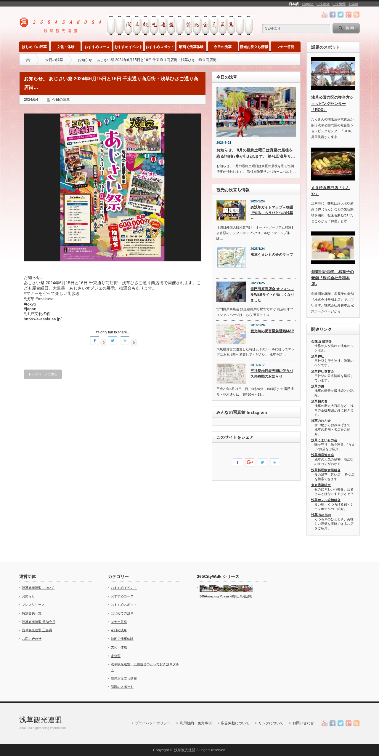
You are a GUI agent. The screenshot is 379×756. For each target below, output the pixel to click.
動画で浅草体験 (191, 47)
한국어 (353, 4)
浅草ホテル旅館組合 (326, 500)
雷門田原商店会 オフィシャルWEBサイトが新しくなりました (272, 294)
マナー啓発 (285, 47)
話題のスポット (122, 686)
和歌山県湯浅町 (241, 596)
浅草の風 (317, 386)
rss (356, 14)
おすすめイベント (128, 47)
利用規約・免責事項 (196, 723)
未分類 (116, 656)
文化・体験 (66, 47)
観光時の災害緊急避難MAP (272, 331)
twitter (340, 14)
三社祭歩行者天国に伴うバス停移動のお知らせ (271, 373)
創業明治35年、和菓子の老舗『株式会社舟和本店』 (332, 277)
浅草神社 (317, 356)
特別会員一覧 (31, 613)
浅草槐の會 (319, 401)
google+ (348, 14)
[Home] (27, 60)
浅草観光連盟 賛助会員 (38, 622)
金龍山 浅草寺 (321, 341)
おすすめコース (97, 47)
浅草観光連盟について (38, 587)
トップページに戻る (42, 374)
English (308, 4)
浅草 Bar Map (321, 515)
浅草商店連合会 (322, 455)
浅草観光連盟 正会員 (37, 630)
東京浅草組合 (321, 485)
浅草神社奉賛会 (322, 371)
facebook (332, 14)
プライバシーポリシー (153, 723)
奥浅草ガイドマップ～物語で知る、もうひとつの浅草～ (271, 212)
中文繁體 (339, 4)
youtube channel (324, 14)
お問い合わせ (31, 638)
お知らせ (28, 596)
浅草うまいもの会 (324, 440)
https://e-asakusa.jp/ (43, 319)
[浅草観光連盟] (61, 31)
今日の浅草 (223, 47)
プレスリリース (33, 604)
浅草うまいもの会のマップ (271, 254)
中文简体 (323, 4)
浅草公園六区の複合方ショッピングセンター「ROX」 (332, 103)
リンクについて (270, 723)
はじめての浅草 (34, 47)
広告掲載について (235, 723)
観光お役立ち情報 (254, 47)
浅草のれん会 (321, 420)
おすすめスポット (160, 47)
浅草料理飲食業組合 (326, 470)
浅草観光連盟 (40, 720)
